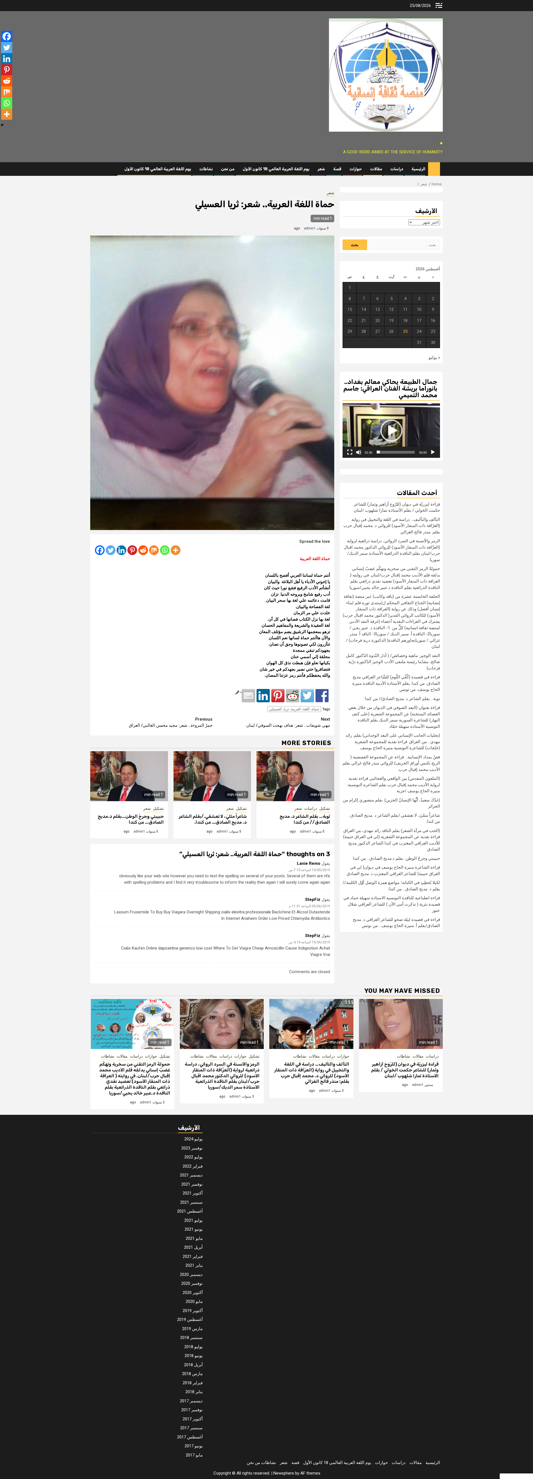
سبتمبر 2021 (191, 1202)
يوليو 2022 (193, 1157)
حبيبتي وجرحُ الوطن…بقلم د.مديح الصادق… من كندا (131, 819)
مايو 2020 (194, 1301)
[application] (391, 430)
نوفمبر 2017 (192, 1409)
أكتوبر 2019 (193, 1310)
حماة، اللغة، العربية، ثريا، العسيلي (294, 709)
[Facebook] (100, 550)
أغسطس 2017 (190, 1437)
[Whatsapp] (165, 550)
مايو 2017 (194, 1455)
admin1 (310, 228)
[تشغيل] (433, 452)
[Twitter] (110, 550)
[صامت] (358, 452)
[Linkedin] (121, 550)
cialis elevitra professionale (246, 912)
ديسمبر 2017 (191, 1400)
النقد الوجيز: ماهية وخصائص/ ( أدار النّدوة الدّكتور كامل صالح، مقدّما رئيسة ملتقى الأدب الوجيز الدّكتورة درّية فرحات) (393, 661)
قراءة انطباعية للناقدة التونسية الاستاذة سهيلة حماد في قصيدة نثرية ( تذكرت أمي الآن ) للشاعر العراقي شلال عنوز (391, 904)
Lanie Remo (308, 863)
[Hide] (2, 125)
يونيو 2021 (194, 1229)
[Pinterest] (132, 550)
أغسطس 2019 (190, 1319)
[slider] (396, 452)
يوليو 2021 (193, 1220)
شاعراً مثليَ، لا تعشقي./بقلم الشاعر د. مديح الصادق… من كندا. (213, 819)
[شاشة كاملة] (350, 452)
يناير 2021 (194, 1265)
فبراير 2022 (193, 1166)
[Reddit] (143, 550)
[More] (175, 550)
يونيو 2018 (194, 1355)
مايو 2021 (194, 1238)
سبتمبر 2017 (191, 1427)
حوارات (356, 169)
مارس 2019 (192, 1328)
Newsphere (283, 1473)
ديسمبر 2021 (191, 1175)
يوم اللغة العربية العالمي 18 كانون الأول (276, 169)
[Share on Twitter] (307, 695)
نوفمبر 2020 (192, 1283)
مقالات (376, 169)
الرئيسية (418, 169)
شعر (321, 169)
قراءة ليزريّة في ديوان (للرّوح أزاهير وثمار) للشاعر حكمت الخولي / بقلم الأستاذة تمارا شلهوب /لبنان (405, 1069)
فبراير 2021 (193, 1256)
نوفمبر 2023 (192, 1148)
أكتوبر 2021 (193, 1193)
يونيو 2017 (194, 1445)
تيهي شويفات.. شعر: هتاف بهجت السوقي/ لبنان (288, 722)
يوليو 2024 (193, 1138)
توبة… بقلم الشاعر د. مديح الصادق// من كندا (305, 819)
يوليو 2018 (193, 1346)
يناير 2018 (194, 1391)
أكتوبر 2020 (193, 1292)
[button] (391, 430)
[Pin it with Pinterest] (278, 695)
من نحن (228, 169)
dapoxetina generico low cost (185, 948)
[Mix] (154, 550)
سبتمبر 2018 (191, 1337)
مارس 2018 (192, 1373)
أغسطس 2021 (190, 1211)
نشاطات (206, 169)
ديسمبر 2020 (191, 1274)
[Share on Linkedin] (263, 695)
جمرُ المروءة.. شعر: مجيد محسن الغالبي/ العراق (170, 722)
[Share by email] (248, 695)
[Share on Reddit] (292, 695)
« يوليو (434, 357)
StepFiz (312, 899)
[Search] (94, 169)
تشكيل (324, 808)
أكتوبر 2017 (193, 1418)
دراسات (396, 169)
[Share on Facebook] (322, 695)
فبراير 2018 (193, 1382)
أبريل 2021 (193, 1247)
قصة (337, 169)
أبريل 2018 (193, 1364)
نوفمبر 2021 (192, 1184)
